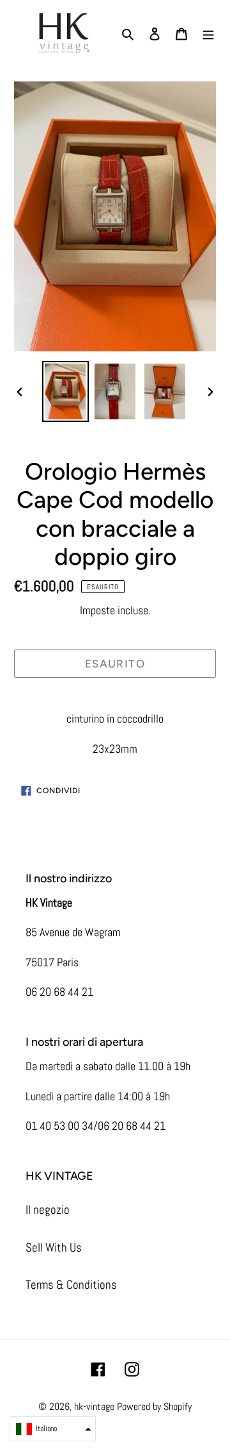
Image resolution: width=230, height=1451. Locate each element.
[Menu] (208, 33)
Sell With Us (54, 1247)
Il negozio (48, 1210)
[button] (53, 1428)
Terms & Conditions (71, 1285)
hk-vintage (94, 1406)
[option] (65, 391)
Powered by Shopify (154, 1406)
